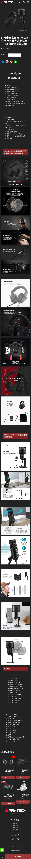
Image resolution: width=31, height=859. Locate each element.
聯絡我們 (15, 823)
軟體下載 (15, 827)
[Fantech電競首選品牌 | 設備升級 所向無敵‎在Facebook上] (13, 840)
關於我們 (15, 830)
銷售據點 (15, 825)
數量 (2, 54)
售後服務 (18, 850)
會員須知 (13, 850)
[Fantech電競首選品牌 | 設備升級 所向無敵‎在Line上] (18, 840)
